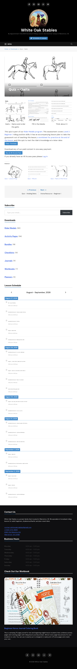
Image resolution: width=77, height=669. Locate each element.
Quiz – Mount (32, 179)
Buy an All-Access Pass (13, 153)
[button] (15, 114)
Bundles (8, 244)
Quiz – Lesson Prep (11, 179)
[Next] (65, 292)
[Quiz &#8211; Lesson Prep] (15, 172)
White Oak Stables (38, 30)
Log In (45, 156)
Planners (8, 277)
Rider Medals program (33, 131)
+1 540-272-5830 (11, 530)
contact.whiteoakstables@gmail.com (17, 527)
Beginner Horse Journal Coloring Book (21, 628)
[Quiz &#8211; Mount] (38, 172)
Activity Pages (11, 236)
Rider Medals (10, 228)
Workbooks (10, 269)
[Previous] (11, 292)
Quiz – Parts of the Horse (59, 179)
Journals (8, 260)
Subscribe (66, 212)
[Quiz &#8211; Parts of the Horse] (61, 172)
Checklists (9, 252)
